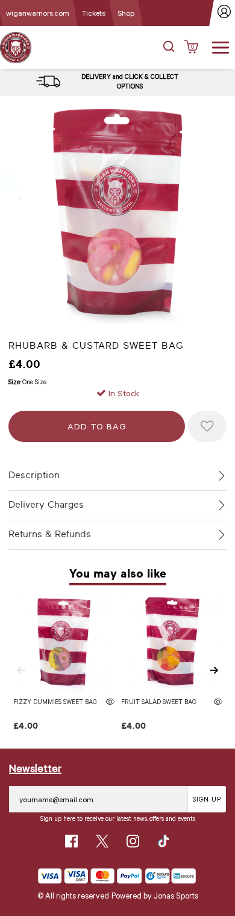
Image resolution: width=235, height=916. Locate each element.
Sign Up (207, 799)
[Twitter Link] (102, 841)
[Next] (214, 670)
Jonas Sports (176, 895)
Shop (126, 12)
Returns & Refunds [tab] (49, 534)
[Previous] (21, 670)
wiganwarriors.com (37, 12)
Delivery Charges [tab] (46, 504)
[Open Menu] (220, 46)
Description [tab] (34, 475)
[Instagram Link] (133, 841)
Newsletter (35, 767)
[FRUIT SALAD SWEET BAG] (172, 642)
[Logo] (15, 47)
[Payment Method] (90, 875)
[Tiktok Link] (163, 841)
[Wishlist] (207, 426)
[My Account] (224, 13)
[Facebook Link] (71, 841)
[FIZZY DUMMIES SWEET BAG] (64, 642)
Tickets (93, 12)
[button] (169, 47)
